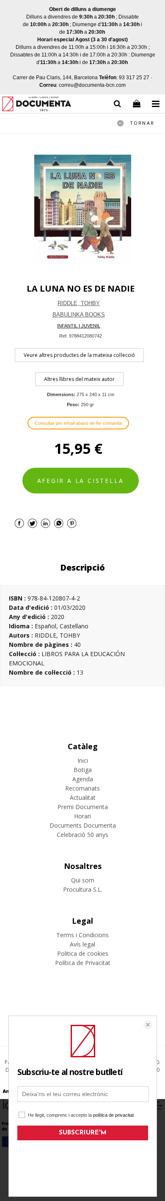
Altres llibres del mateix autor (79, 379)
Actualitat (83, 798)
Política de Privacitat (82, 963)
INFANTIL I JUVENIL (78, 325)
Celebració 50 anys (82, 835)
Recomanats (82, 788)
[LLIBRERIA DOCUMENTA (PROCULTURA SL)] (36, 105)
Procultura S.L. (82, 889)
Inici (82, 760)
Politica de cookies (82, 953)
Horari (82, 816)
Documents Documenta (83, 825)
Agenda (82, 779)
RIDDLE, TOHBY (79, 303)
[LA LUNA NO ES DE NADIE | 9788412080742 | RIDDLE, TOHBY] (82, 209)
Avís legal (82, 944)
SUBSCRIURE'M (83, 1133)
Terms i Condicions (82, 935)
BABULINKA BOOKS (78, 314)
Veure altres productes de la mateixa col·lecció (79, 355)
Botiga (83, 770)
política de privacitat (113, 1115)
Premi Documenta (83, 807)
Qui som (82, 880)
